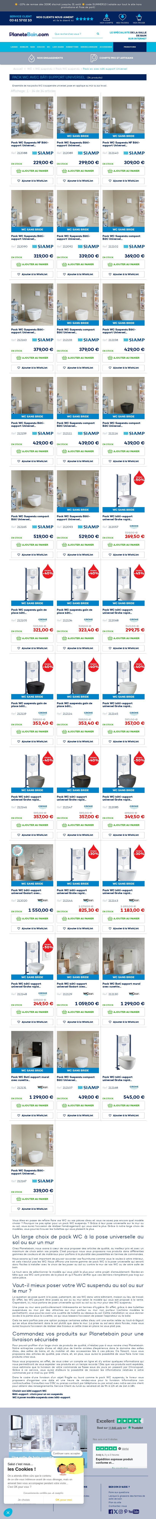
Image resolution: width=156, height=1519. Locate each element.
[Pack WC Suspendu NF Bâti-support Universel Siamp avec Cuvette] (32, 118)
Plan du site (115, 1502)
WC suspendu (44, 68)
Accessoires (106, 47)
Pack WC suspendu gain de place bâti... (29, 611)
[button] (8, 1512)
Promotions (130, 47)
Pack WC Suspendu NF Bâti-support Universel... (30, 144)
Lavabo (14, 47)
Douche (41, 47)
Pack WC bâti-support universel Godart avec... (26, 892)
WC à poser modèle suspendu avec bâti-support (41, 1397)
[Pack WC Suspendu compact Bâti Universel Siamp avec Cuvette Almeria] (32, 491)
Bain (32, 47)
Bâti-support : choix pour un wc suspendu (37, 1394)
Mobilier (24, 47)
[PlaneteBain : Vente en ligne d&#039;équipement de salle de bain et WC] (29, 34)
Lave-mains (58, 47)
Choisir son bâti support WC (29, 1391)
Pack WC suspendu (68, 68)
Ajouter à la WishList (34, 180)
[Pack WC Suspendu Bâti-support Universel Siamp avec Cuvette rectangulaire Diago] (32, 305)
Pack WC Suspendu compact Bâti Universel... (121, 238)
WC (48, 47)
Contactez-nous (118, 1506)
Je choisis (24, 1499)
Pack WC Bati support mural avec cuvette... (121, 985)
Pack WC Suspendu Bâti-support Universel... (73, 144)
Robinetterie (72, 47)
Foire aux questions (119, 1492)
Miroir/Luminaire (89, 47)
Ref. (13, 153)
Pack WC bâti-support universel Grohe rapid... (118, 518)
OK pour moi (64, 1499)
